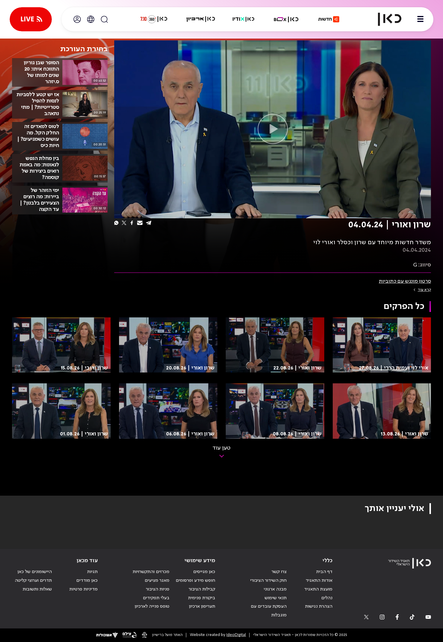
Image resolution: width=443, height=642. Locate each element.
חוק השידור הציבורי (268, 580)
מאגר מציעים (157, 580)
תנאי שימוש (276, 598)
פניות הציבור (157, 589)
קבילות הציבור (202, 589)
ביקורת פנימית (201, 598)
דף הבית (324, 571)
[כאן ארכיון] (201, 19)
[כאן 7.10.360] (154, 19)
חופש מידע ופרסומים (195, 580)
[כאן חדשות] (328, 19)
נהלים (326, 598)
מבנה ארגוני (275, 589)
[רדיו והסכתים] (243, 19)
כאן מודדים (87, 580)
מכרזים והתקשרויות (151, 571)
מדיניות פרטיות (83, 589)
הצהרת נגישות (318, 606)
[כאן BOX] (286, 19)
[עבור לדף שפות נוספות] (91, 19)
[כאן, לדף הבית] (384, 19)
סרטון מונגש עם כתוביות (405, 281)
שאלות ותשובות (37, 589)
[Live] (31, 19)
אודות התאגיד (319, 580)
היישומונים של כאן (34, 571)
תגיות (92, 571)
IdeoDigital (236, 635)
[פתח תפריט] (420, 19)
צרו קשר (279, 571)
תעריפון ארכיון (202, 606)
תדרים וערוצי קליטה (33, 580)
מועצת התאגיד (318, 589)
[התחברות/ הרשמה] (77, 19)
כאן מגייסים (204, 571)
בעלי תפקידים (156, 598)
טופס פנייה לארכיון (152, 606)
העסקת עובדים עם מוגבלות (269, 611)
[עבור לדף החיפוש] (104, 19)
